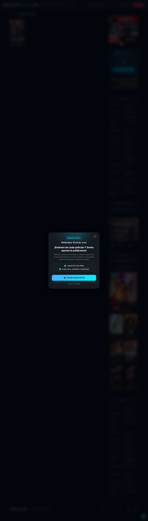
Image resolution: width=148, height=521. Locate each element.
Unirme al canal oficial (76, 278)
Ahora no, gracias (74, 284)
